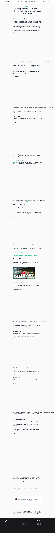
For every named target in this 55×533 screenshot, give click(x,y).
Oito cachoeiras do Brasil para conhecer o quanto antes (23, 253)
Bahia (22, 488)
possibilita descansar (28, 201)
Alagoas (15, 488)
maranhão (24, 490)
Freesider (6, 1)
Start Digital (39, 523)
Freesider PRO (39, 524)
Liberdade (33, 1)
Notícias (49, 1)
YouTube (5, 525)
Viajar (37, 1)
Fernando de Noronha (25, 284)
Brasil (36, 285)
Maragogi (20, 490)
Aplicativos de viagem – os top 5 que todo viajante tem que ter (27, 512)
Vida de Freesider (43, 1)
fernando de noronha (30, 488)
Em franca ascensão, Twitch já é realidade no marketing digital (37, 512)
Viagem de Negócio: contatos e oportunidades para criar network (17, 512)
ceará (25, 488)
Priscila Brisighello (21, 498)
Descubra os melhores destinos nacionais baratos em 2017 (24, 252)
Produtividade (19, 1)
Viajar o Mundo (27, 6)
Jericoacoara (15, 162)
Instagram (9, 525)
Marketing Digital (27, 1)
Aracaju (19, 488)
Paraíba (28, 490)
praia (15, 155)
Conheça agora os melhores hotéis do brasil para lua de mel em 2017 (26, 255)
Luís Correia (15, 490)
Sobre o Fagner (24, 523)
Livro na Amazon (24, 524)
